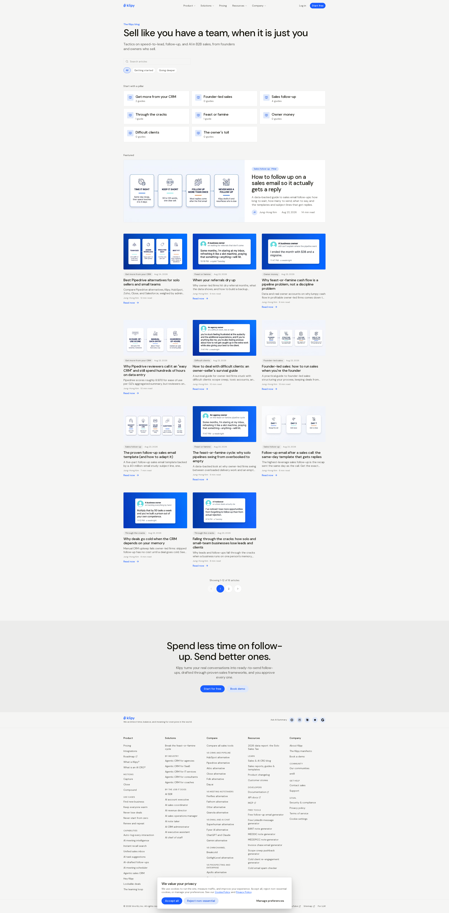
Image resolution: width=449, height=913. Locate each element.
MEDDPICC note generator (263, 839)
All (127, 70)
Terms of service (299, 813)
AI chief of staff (174, 837)
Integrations (130, 751)
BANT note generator (260, 828)
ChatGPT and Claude (219, 835)
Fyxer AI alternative (217, 829)
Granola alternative (218, 812)
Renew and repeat (133, 823)
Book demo (237, 689)
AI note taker (172, 821)
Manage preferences (270, 901)
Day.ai (210, 784)
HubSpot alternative (218, 757)
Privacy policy (297, 808)
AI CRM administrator (177, 826)
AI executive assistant (177, 832)
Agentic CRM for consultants (181, 776)
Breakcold (212, 852)
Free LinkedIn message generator (261, 821)
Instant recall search (135, 845)
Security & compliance (303, 802)
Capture (128, 779)
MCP (250, 802)
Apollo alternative (217, 872)
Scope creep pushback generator (261, 852)
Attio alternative (216, 768)
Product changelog (259, 774)
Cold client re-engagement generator (263, 861)
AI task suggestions (134, 856)
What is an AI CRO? (134, 767)
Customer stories (258, 780)
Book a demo (297, 756)
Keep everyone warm (135, 807)
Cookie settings (298, 818)
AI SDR (169, 794)
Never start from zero (135, 818)
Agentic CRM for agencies (179, 760)
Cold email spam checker (262, 868)
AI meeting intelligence (136, 840)
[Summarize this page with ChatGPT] (292, 720)
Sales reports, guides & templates (261, 768)
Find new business (133, 801)
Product (188, 5)
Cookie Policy (222, 892)
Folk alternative (215, 779)
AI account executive (177, 799)
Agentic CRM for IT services (180, 771)
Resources (238, 5)
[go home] (129, 718)
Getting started (143, 70)
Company (257, 5)
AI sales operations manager (181, 815)
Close (126, 784)
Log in (302, 5)
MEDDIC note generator (261, 834)
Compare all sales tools (220, 745)
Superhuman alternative (220, 824)
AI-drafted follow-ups (136, 862)
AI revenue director (176, 810)
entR (292, 773)
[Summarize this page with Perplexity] (299, 720)
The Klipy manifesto (301, 751)
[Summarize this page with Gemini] (315, 720)
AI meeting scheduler (135, 867)
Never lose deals (132, 812)
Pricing (223, 5)
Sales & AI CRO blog (259, 760)
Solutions (206, 5)
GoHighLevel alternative (220, 857)
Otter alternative (216, 807)
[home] (129, 5)
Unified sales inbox (134, 851)
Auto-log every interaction (138, 835)
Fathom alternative (217, 801)
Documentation (257, 792)
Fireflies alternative (217, 796)
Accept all (172, 901)
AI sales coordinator (176, 805)
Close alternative (216, 773)
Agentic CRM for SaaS (177, 766)
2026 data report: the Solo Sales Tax (263, 747)
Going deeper (167, 70)
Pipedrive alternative (218, 762)
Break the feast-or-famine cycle (180, 747)
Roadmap (129, 756)
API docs (253, 797)
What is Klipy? (131, 761)
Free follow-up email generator (266, 814)
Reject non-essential (201, 901)
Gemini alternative (217, 840)
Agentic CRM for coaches (179, 782)
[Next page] (238, 589)
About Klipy (296, 745)
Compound (129, 789)
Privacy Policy (244, 892)
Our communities (299, 768)
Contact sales (298, 785)
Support (294, 790)
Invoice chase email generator (265, 845)
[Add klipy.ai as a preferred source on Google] (323, 720)
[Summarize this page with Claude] (307, 720)
